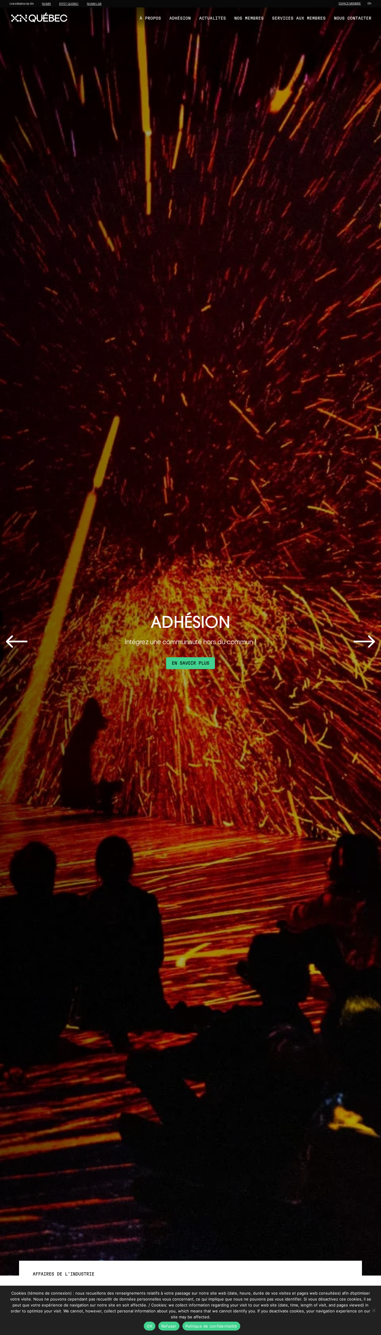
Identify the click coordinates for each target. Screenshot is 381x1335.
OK (149, 1326)
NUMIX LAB (94, 3)
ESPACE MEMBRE (350, 3)
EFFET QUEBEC (69, 3)
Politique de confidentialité (211, 1326)
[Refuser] (374, 1310)
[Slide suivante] (364, 641)
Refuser (169, 1326)
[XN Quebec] (39, 18)
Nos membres (249, 18)
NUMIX (46, 3)
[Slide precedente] (16, 641)
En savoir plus (190, 663)
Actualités (212, 18)
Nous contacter (352, 18)
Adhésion (180, 18)
